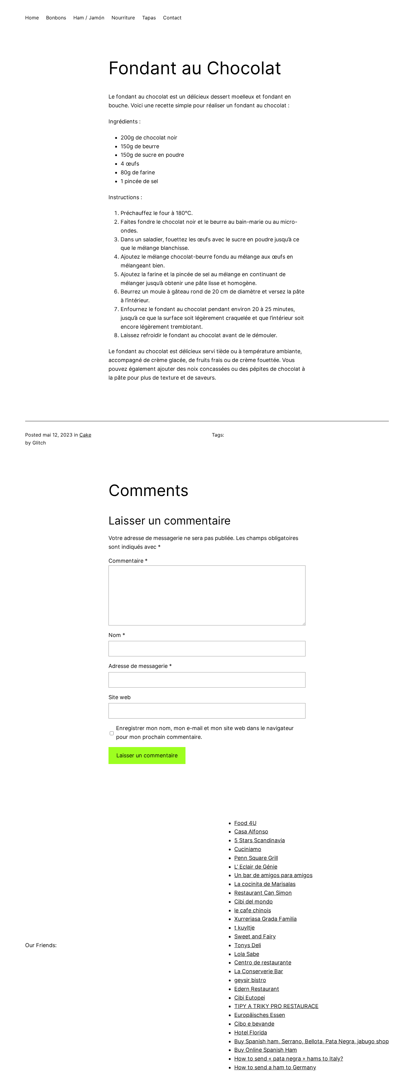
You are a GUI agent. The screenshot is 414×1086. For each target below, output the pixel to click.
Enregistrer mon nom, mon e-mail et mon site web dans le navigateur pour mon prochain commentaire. (205, 732)
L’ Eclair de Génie (255, 866)
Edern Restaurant (256, 989)
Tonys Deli (247, 945)
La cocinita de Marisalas (264, 884)
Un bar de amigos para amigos (273, 875)
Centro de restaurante (262, 962)
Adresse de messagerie (140, 666)
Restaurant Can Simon (263, 893)
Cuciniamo (247, 849)
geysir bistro (250, 980)
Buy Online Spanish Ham (265, 1050)
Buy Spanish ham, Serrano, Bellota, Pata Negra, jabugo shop (311, 1041)
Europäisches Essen (259, 1015)
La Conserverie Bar (258, 971)
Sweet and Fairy (255, 936)
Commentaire (128, 561)
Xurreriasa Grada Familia (265, 919)
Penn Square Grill (256, 858)
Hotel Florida (250, 1032)
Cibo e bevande (254, 1024)
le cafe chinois (252, 910)
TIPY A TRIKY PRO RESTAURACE (276, 1006)
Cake (85, 435)
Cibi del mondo (253, 901)
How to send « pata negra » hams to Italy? (288, 1058)
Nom (117, 635)
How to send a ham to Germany (275, 1067)
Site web (120, 697)
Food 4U (245, 823)
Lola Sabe (246, 954)
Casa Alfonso (251, 831)
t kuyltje (244, 927)
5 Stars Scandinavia (259, 840)
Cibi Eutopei (249, 997)
